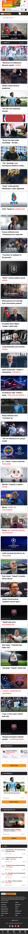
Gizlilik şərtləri (18, 911)
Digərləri (14, 838)
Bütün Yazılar (14, 765)
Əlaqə (16, 915)
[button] (3, 31)
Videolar (17, 906)
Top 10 (16, 908)
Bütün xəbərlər (14, 802)
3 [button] (12, 761)
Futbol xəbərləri (4, 911)
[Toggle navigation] (25, 14)
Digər (2, 915)
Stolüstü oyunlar (4, 908)
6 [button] (17, 761)
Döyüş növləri (4, 906)
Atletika (16, 902)
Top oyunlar (3, 904)
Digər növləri (18, 904)
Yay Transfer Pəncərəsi (8, 17)
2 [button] (10, 761)
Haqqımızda (17, 913)
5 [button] (15, 761)
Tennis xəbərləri (4, 913)
